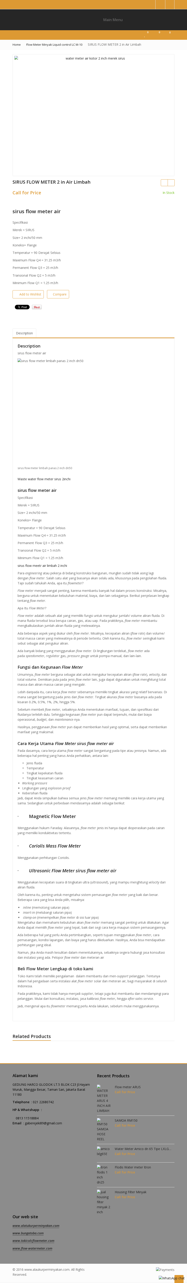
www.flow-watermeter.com (32, 1248)
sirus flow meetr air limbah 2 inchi (42, 565)
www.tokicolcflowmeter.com (33, 1240)
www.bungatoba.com (28, 1233)
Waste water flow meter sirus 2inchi (44, 479)
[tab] (24, 333)
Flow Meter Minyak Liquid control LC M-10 (54, 45)
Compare (60, 294)
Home (17, 45)
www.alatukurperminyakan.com (36, 1225)
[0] (145, 35)
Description (24, 333)
